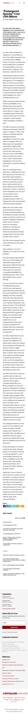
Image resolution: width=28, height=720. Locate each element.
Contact (6, 699)
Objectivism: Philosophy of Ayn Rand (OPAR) (13, 670)
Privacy (23, 697)
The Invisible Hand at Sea (10, 525)
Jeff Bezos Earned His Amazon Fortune (13, 555)
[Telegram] (15, 506)
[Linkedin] (7, 506)
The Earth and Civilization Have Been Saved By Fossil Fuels (13, 529)
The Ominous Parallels (8, 675)
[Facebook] (9, 506)
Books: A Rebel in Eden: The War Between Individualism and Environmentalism (12, 539)
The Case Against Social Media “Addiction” (11, 569)
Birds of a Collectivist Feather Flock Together (13, 642)
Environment (7, 522)
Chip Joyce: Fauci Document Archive (11, 648)
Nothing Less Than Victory (9, 662)
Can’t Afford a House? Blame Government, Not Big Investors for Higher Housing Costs (14, 560)
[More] (23, 506)
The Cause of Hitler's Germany (10, 678)
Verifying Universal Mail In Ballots (10, 646)
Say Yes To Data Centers (8, 644)
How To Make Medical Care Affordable (13, 565)
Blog (22, 699)
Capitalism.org (6, 659)
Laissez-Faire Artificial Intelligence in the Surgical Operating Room (13, 574)
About (4, 697)
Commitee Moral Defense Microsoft (11, 681)
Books (10, 699)
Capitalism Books (6, 604)
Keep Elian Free (6, 684)
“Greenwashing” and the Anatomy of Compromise (13, 544)
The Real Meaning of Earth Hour (11, 533)
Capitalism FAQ (6, 600)
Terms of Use (17, 697)
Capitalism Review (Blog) (8, 608)
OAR (3, 667)
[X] (4, 506)
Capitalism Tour (6, 596)
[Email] (17, 506)
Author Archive (19, 518)
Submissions (9, 697)
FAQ (12, 701)
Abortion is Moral (6, 673)
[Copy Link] (20, 506)
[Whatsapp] (12, 506)
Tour (15, 701)
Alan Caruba (9, 19)
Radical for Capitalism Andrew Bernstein (12, 665)
